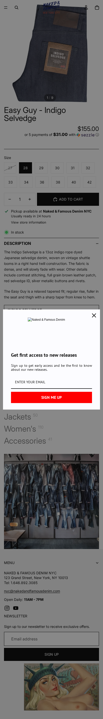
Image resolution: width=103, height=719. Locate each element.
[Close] (94, 315)
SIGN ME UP (51, 397)
